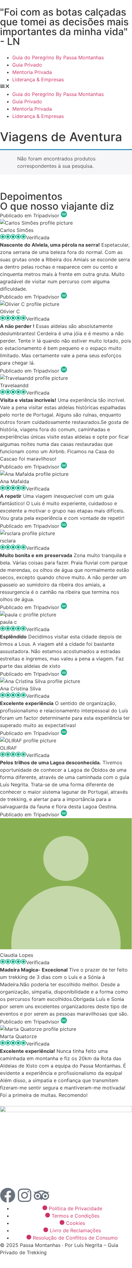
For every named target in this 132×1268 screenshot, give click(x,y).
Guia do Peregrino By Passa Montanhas (58, 57)
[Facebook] (7, 1195)
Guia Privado (27, 65)
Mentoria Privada (32, 72)
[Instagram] (24, 1195)
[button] (66, 86)
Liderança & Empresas (38, 79)
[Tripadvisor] (41, 1195)
